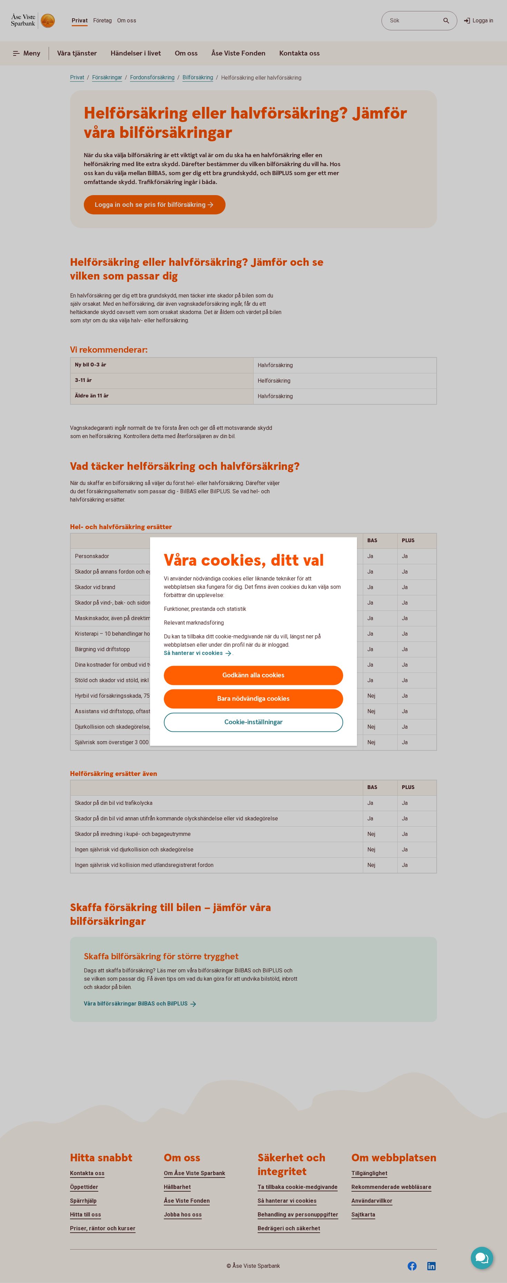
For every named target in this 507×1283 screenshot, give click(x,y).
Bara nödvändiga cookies (253, 698)
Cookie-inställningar (254, 722)
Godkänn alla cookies (253, 675)
